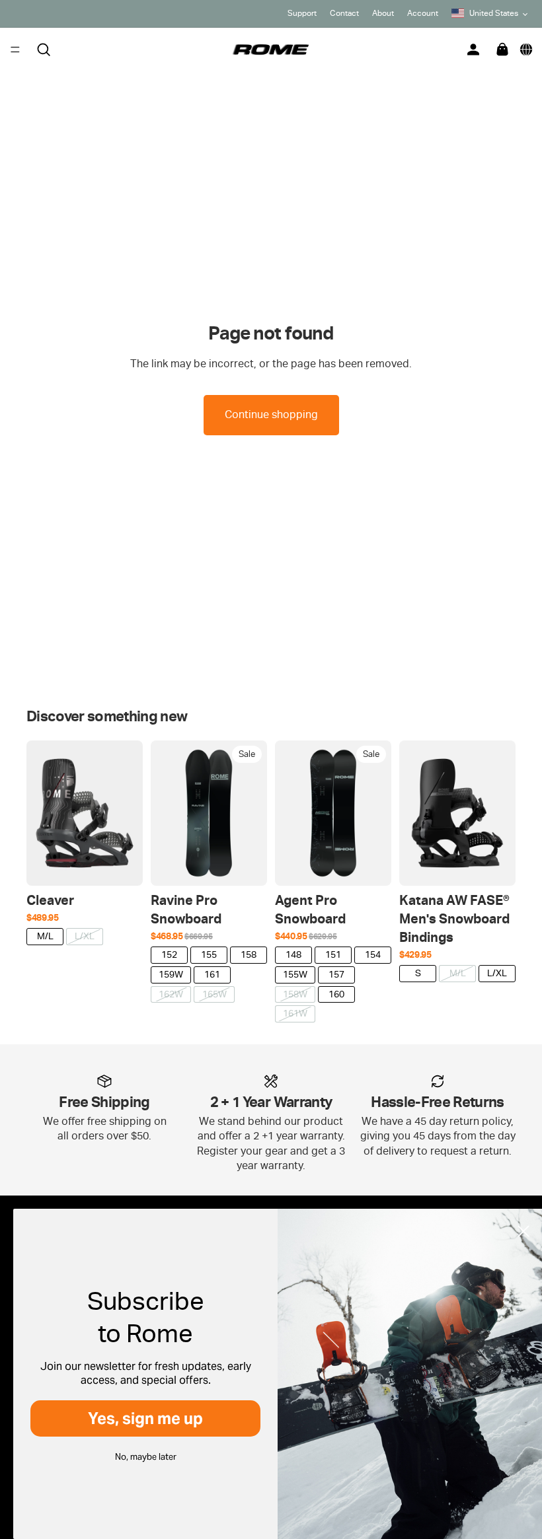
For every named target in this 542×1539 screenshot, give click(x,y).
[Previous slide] (41, 813)
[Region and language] (526, 49)
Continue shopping (271, 414)
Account (422, 13)
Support (302, 13)
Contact (344, 13)
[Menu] (15, 49)
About (383, 13)
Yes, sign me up (145, 1418)
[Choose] (122, 865)
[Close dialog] (523, 1231)
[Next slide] (128, 813)
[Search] (43, 49)
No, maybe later (145, 1456)
